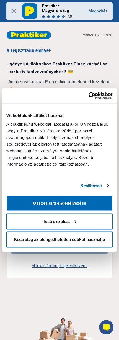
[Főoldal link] (29, 35)
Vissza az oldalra (97, 35)
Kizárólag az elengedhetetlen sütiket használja (59, 239)
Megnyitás (98, 11)
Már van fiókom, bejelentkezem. (59, 265)
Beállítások (91, 185)
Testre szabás (56, 221)
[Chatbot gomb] (106, 327)
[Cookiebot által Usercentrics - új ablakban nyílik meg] (88, 96)
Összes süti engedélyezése (59, 203)
